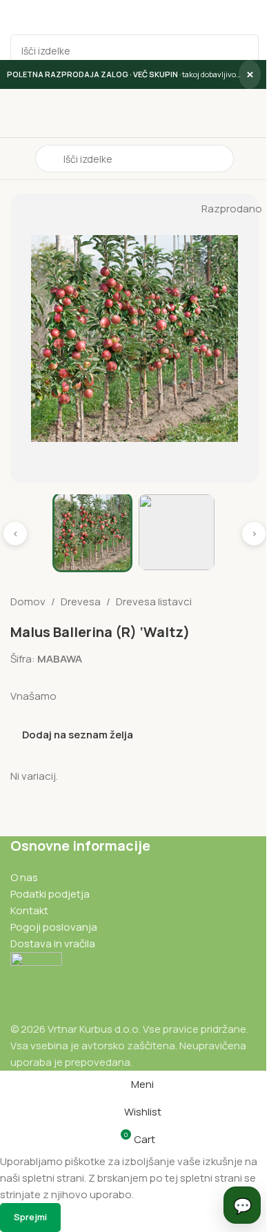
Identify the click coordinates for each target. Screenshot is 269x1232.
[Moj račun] (253, 158)
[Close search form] (17, 17)
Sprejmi (30, 1217)
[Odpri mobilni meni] (15, 158)
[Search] (243, 50)
